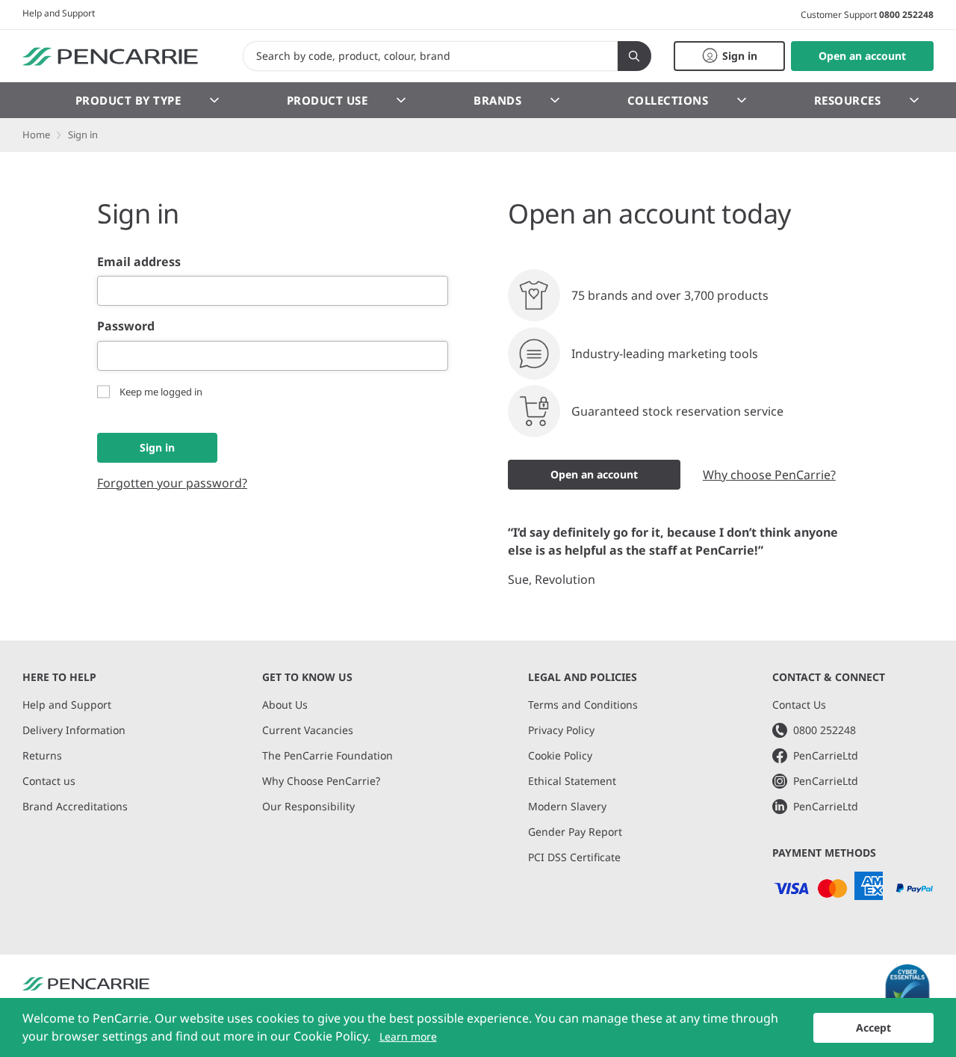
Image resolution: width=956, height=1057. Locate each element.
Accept (873, 1027)
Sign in (157, 447)
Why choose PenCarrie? (769, 474)
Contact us (48, 781)
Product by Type (128, 100)
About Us (285, 704)
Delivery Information (73, 730)
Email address (139, 261)
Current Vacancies (307, 730)
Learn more (408, 1036)
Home (36, 134)
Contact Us (799, 704)
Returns (42, 755)
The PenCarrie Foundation (327, 755)
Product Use (327, 100)
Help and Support (58, 13)
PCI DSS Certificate (574, 857)
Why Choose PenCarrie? (321, 781)
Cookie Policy (560, 755)
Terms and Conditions (583, 704)
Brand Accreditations (75, 806)
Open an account (594, 474)
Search (634, 56)
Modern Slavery (567, 806)
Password (126, 326)
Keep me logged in (161, 391)
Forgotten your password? (172, 483)
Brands (497, 100)
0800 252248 (906, 14)
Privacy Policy (561, 730)
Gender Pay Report (575, 832)
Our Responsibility (308, 806)
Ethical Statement (572, 781)
